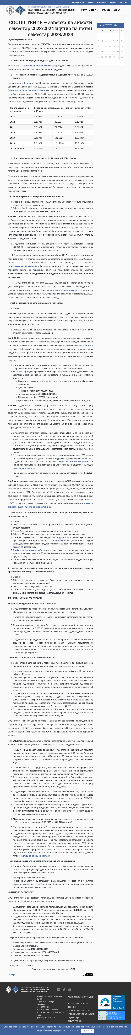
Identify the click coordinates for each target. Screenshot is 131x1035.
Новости (106, 10)
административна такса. (24, 468)
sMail (90, 2)
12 (106, 46)
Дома (61, 10)
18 (102, 52)
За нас (117, 10)
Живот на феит (88, 10)
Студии (71, 10)
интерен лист (86, 345)
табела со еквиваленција (38, 507)
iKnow (113, 2)
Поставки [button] (73, 1031)
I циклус (11, 975)
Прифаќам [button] (87, 1031)
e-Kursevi (101, 2)
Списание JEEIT (77, 1010)
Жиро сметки (77, 2)
